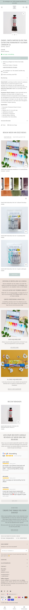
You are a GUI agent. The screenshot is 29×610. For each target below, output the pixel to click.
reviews (17, 294)
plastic (22, 285)
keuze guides (14, 292)
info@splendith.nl (10, 538)
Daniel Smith (5, 46)
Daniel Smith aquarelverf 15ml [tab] (19, 137)
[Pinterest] (4, 591)
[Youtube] (10, 591)
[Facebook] (1, 591)
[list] (14, 24)
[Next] (16, 34)
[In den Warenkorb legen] (26, 165)
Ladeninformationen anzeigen (10, 67)
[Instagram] (7, 591)
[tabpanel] (14, 208)
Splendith (7, 602)
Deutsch (2, 594)
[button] (26, 7)
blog (21, 292)
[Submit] (26, 550)
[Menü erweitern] (2, 7)
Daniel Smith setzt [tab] (7, 137)
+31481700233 (23, 538)
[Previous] (12, 34)
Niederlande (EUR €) (12, 594)
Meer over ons (14, 530)
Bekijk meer (14, 274)
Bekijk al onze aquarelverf (14, 389)
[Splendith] (14, 7)
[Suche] (23, 7)
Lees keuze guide (14, 347)
